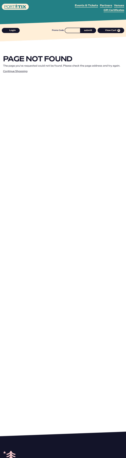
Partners (106, 5)
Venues (119, 5)
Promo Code (58, 30)
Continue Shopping (15, 71)
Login (12, 30)
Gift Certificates (114, 10)
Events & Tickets (86, 5)
